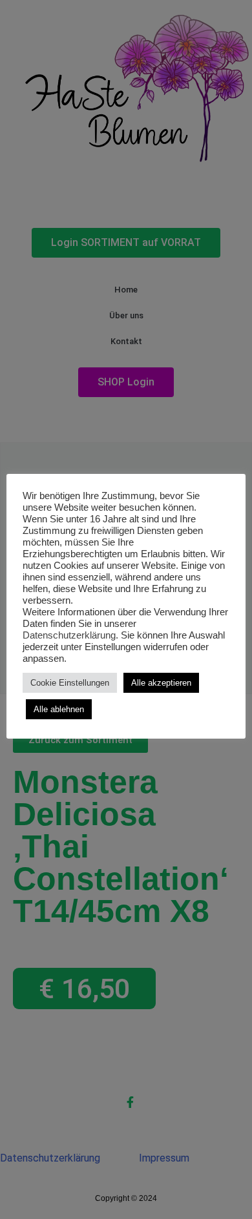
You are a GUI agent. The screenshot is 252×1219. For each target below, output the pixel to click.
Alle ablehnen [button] (59, 709)
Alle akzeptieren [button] (161, 683)
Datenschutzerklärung (69, 635)
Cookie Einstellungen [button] (69, 683)
